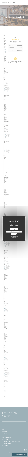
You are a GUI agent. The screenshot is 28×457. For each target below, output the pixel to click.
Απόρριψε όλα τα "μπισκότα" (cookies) (14, 231)
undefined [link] (14, 237)
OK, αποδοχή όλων (14, 229)
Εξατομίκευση (14, 234)
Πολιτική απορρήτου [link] (14, 236)
